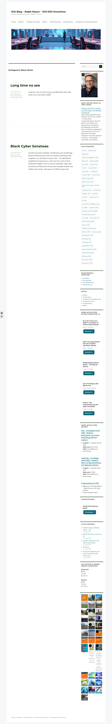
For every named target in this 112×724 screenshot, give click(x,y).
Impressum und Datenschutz (86, 22)
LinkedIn (93, 207)
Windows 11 (87, 263)
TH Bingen (86, 242)
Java (84, 197)
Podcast (49, 92)
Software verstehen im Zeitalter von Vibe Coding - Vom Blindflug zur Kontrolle (91, 110)
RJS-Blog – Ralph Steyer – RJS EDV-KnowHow (38, 11)
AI (84, 150)
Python (86, 232)
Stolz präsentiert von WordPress (58, 717)
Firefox (96, 190)
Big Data (94, 161)
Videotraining (88, 252)
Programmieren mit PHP (90, 483)
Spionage (86, 239)
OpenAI (86, 225)
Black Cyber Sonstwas (29, 146)
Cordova (86, 175)
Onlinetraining (55, 22)
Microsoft (94, 218)
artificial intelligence (90, 157)
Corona (96, 175)
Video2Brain (87, 246)
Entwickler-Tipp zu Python (90, 186)
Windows (86, 256)
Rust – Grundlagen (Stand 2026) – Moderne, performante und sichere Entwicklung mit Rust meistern (90, 435)
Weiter (44, 22)
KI (84, 200)
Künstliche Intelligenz (90, 204)
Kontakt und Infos (33, 22)
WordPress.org (87, 285)
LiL (84, 207)
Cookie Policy (68, 22)
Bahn (85, 161)
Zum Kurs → (89, 331)
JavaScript (93, 197)
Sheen (17, 97)
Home (13, 22)
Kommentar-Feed (88, 282)
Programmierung (89, 228)
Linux (85, 218)
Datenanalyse (87, 178)
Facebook (86, 190)
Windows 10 (87, 259)
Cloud (85, 171)
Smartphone (87, 235)
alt (83, 74)
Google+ (86, 193)
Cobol (94, 171)
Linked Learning (88, 214)
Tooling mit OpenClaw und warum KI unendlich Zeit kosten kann (91, 554)
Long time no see (25, 85)
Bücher (21, 22)
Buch (85, 164)
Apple (85, 154)
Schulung (96, 232)
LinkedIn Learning (89, 211)
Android (92, 150)
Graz (94, 193)
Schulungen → (89, 512)
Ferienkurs (86, 547)
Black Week (13, 94)
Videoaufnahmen (89, 249)
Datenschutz (87, 182)
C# (84, 168)
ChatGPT (92, 168)
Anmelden (86, 278)
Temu (20, 97)
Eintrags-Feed (87, 280)
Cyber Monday (18, 95)
